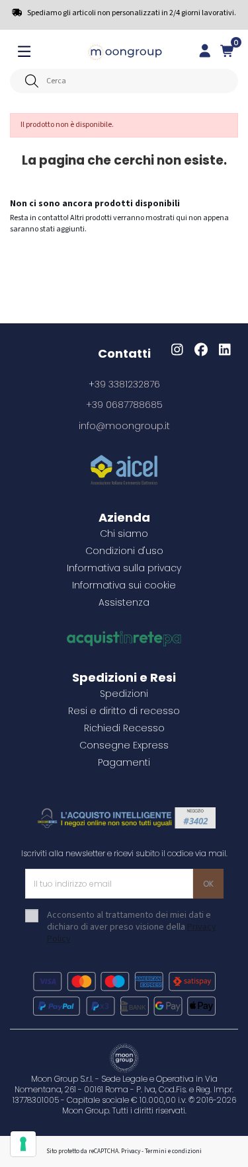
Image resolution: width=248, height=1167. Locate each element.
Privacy (130, 1151)
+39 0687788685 (124, 404)
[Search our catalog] (31, 81)
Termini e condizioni (173, 1151)
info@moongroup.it (124, 425)
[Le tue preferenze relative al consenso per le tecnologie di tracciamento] (23, 1143)
